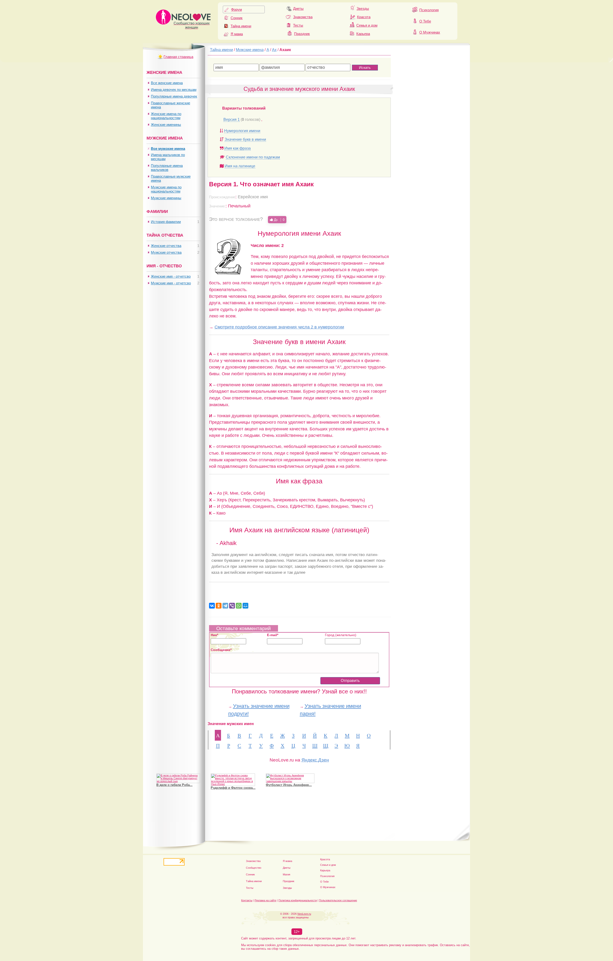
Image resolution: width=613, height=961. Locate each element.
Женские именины (166, 125)
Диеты (298, 8)
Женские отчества (166, 246)
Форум (236, 9)
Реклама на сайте (265, 900)
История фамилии (166, 222)
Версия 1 (231, 119)
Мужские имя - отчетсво (171, 283)
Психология (429, 10)
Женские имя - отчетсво (171, 276)
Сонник (237, 18)
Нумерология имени (242, 131)
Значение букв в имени (245, 139)
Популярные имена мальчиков (167, 168)
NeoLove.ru (304, 913)
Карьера (363, 34)
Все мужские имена (168, 148)
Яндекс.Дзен (315, 759)
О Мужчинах (429, 32)
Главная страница (178, 57)
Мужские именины (166, 198)
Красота (363, 17)
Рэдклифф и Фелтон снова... (233, 788)
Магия (286, 874)
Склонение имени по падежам (253, 157)
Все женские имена (167, 83)
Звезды (363, 8)
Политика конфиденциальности (297, 900)
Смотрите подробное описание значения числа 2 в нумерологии (279, 326)
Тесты (298, 25)
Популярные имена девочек (174, 96)
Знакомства (302, 17)
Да (278, 220)
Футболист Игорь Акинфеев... (289, 785)
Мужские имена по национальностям (166, 189)
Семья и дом (366, 25)
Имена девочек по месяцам (173, 90)
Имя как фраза (237, 148)
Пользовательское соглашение (338, 900)
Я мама (237, 34)
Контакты (246, 900)
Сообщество (253, 867)
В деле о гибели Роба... (174, 785)
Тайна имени (241, 26)
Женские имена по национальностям (166, 116)
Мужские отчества (166, 252)
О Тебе (425, 21)
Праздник (302, 34)
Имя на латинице (240, 166)
